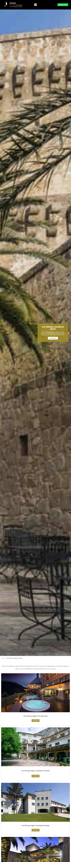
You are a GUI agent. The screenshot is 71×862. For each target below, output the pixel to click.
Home (3, 658)
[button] (35, 5)
